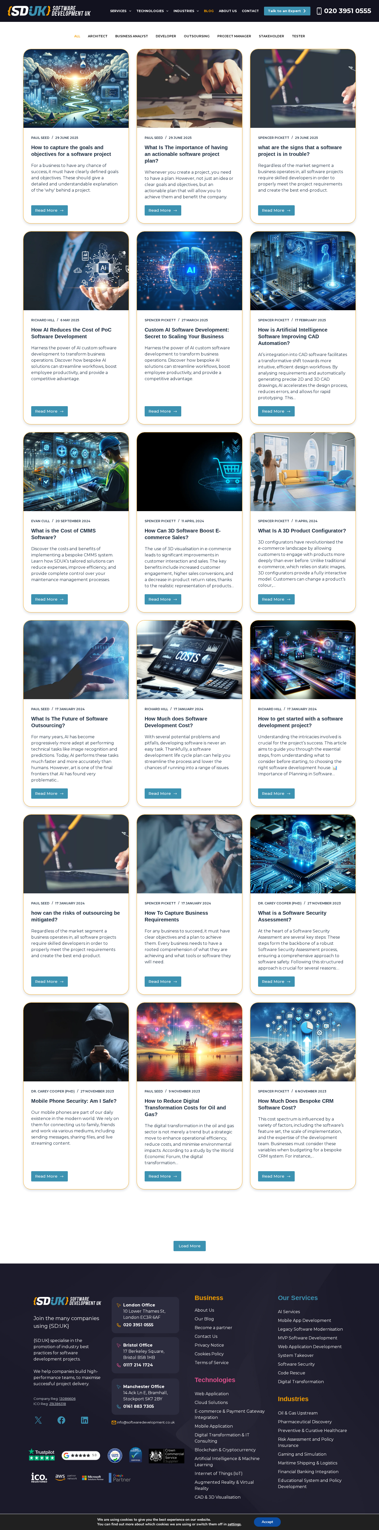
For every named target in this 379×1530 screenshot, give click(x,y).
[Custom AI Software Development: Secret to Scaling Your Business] (189, 271)
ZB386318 (57, 1404)
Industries (184, 11)
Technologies (150, 11)
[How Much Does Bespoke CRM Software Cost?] (303, 1042)
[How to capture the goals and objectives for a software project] (76, 88)
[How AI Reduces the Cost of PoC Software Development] (76, 271)
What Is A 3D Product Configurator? (302, 530)
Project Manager (234, 36)
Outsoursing (197, 36)
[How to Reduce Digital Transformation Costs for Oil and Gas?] (189, 1042)
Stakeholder (271, 36)
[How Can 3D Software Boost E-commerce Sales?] (189, 471)
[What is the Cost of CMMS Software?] (76, 471)
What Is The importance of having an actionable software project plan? (186, 154)
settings (234, 1524)
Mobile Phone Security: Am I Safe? (74, 1101)
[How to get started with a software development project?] (303, 659)
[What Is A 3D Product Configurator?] (303, 471)
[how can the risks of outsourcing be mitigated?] (76, 854)
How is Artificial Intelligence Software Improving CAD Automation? (292, 336)
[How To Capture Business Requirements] (189, 854)
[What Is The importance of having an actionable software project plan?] (189, 88)
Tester (298, 36)
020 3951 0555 (347, 11)
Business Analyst (131, 36)
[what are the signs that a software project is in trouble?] (303, 88)
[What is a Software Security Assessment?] (303, 854)
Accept (267, 1521)
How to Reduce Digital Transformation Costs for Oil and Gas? (185, 1107)
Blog (209, 11)
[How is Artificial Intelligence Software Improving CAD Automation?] (303, 271)
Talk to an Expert (284, 11)
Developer (166, 36)
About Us (228, 11)
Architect (98, 36)
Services (118, 11)
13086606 (67, 1398)
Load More (190, 1245)
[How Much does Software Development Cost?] (189, 659)
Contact (250, 11)
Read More (51, 212)
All (77, 36)
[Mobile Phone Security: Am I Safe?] (76, 1042)
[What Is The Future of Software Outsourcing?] (76, 659)
